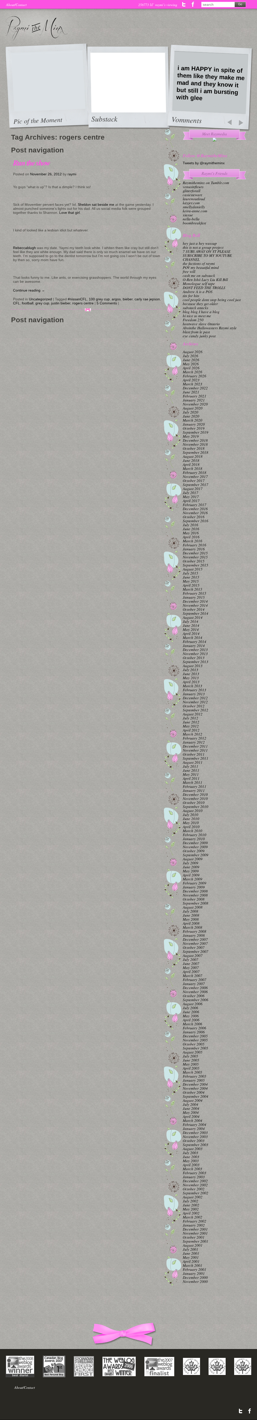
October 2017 (194, 480)
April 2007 (191, 971)
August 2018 (193, 456)
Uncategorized (40, 299)
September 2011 (195, 758)
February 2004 (194, 1124)
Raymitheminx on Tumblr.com (206, 182)
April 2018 (191, 464)
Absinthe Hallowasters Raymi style (210, 327)
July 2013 (190, 669)
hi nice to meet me (197, 315)
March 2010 (192, 830)
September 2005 (195, 1047)
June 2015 (191, 577)
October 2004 (194, 1092)
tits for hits (191, 295)
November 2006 (195, 991)
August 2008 (193, 907)
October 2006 (194, 995)
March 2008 (192, 927)
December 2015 (195, 552)
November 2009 (195, 846)
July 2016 (190, 524)
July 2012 (190, 717)
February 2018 (194, 472)
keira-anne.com (195, 210)
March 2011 (192, 782)
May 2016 (191, 532)
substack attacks (195, 307)
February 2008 (194, 931)
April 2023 (191, 379)
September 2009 (195, 854)
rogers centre (83, 303)
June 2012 (191, 721)
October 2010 (194, 802)
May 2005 (191, 1064)
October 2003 (194, 1140)
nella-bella (191, 218)
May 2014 (191, 629)
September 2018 (195, 452)
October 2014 (194, 609)
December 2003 (195, 1132)
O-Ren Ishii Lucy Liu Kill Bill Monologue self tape (205, 281)
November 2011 (195, 750)
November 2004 (195, 1088)
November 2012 (195, 701)
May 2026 (191, 363)
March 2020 (192, 420)
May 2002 (191, 1208)
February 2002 (194, 1221)
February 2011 (194, 786)
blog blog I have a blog (201, 311)
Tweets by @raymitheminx (204, 163)
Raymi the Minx (37, 28)
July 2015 (190, 573)
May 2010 (191, 822)
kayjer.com (191, 202)
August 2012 (193, 713)
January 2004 (194, 1128)
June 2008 (191, 915)
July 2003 (190, 1152)
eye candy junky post (199, 335)
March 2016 (192, 540)
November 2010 (195, 798)
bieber (128, 299)
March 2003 (192, 1168)
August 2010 (193, 810)
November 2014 (195, 605)
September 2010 (195, 806)
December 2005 (195, 1035)
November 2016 (195, 512)
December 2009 (195, 842)
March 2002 (192, 1217)
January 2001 (194, 1273)
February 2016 (194, 544)
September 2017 (195, 484)
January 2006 (194, 1031)
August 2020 (193, 408)
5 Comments (107, 303)
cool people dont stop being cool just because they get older (212, 301)
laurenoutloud (194, 198)
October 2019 (194, 428)
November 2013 (195, 653)
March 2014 (192, 637)
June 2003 (191, 1156)
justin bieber (60, 303)
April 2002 (191, 1212)
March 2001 (192, 1265)
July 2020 (190, 412)
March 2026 (192, 371)
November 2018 (195, 444)
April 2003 (191, 1164)
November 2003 (195, 1136)
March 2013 (192, 685)
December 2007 (195, 939)
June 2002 (191, 1204)
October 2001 (194, 1237)
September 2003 (195, 1144)
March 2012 (192, 734)
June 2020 (191, 416)
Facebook (193, 4)
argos (116, 299)
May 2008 (191, 919)
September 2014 (195, 613)
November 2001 (195, 1233)
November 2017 (195, 476)
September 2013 (195, 661)
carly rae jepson (147, 299)
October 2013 (194, 657)
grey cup (42, 303)
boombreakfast (194, 222)
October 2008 (194, 899)
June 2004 (191, 1108)
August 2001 (193, 1245)
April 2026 (191, 367)
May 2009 (191, 870)
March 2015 (192, 589)
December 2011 (195, 746)
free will (189, 271)
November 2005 (195, 1039)
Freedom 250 (193, 319)
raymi (72, 174)
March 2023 (192, 383)
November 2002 (195, 1184)
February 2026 (194, 375)
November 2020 (195, 404)
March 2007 (192, 975)
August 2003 (193, 1148)
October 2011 (194, 754)
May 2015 (191, 581)
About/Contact (16, 4)
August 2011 (193, 762)
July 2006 (190, 1007)
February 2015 (194, 593)
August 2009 (193, 858)
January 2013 (194, 693)
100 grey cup (99, 299)
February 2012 (194, 738)
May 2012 (191, 725)
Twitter (184, 4)
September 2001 (195, 1241)
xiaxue (188, 214)
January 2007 (194, 983)
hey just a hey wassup (200, 243)
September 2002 (195, 1192)
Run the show (31, 162)
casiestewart (192, 194)
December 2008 (195, 891)
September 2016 (195, 520)
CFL (16, 303)
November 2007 (195, 943)
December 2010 (195, 794)
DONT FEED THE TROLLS (204, 287)
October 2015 (194, 560)
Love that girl (69, 213)
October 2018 (194, 448)
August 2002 (193, 1196)
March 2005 (192, 1072)
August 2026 (193, 351)
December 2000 (195, 1277)
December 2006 (195, 987)
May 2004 (191, 1112)
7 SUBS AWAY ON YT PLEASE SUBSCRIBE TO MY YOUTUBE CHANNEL (207, 255)
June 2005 (191, 1060)
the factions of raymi (199, 263)
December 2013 (195, 649)
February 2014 (194, 641)
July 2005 (190, 1056)
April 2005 (191, 1068)
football (27, 303)
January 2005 (194, 1080)
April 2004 (191, 1116)
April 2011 (191, 778)
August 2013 (193, 665)
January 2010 (194, 838)
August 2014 (193, 617)
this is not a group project (203, 247)
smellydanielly (194, 206)
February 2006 (194, 1027)
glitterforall (191, 190)
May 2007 (191, 967)
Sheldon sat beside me (96, 204)
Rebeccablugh (24, 248)
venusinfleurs (193, 186)
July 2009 (190, 862)
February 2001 (194, 1269)
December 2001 (195, 1229)
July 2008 (190, 911)
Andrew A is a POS (198, 291)
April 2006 (191, 1019)
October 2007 (194, 947)
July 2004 (190, 1104)
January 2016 (194, 548)
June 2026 (191, 359)
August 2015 (193, 569)
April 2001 (191, 1261)
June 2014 (191, 625)
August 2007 (193, 955)
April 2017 (191, 500)
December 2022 (195, 387)
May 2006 (191, 1015)
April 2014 (191, 633)
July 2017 (190, 492)
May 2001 (191, 1257)
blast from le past (196, 331)
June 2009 (191, 866)
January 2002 (194, 1225)
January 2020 (194, 424)
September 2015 (195, 564)
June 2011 (191, 770)
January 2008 (194, 935)
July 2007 (190, 959)
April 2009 (191, 874)
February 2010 (194, 834)
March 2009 (192, 878)
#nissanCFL (77, 299)
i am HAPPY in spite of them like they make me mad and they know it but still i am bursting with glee (210, 83)
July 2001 (190, 1249)
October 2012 (194, 705)
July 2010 (190, 814)
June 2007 (191, 963)
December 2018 (195, 440)
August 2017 (193, 488)
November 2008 (195, 895)
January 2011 (194, 790)
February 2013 (194, 689)
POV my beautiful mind (201, 267)
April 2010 (191, 826)
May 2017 (191, 496)
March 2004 (192, 1120)
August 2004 (193, 1100)
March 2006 (192, 1023)
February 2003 (194, 1172)
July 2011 (190, 766)
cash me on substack (199, 275)
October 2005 (194, 1043)
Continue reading (29, 290)
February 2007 (194, 979)
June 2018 (191, 460)
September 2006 (195, 999)
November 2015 (195, 556)
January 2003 (194, 1176)
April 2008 (191, 923)
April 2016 (191, 536)
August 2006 (193, 1003)
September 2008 (195, 903)
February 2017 (194, 504)
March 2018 (192, 468)
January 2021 (194, 399)
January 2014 (194, 645)
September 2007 (195, 951)
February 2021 (194, 395)
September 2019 (195, 432)
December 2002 (195, 1180)
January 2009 (194, 886)
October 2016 (194, 516)
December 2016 (195, 508)
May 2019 (191, 436)
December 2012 (195, 697)
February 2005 (194, 1076)
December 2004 (195, 1084)
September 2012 (195, 709)
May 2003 (191, 1160)
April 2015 (191, 585)
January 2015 (194, 597)
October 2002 (194, 1188)
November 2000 (195, 1281)
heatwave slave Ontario (201, 323)
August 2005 (193, 1051)
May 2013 (191, 677)
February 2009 (194, 882)
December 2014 (195, 601)
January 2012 (194, 742)
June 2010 (191, 818)
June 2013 (191, 673)
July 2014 (190, 621)
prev (229, 123)
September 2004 (195, 1096)
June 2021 (191, 391)
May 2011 (191, 774)
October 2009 (194, 850)
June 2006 (191, 1011)
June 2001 (191, 1253)
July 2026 (190, 355)
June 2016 (191, 528)
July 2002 (190, 1200)
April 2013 (191, 681)
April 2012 (191, 730)
